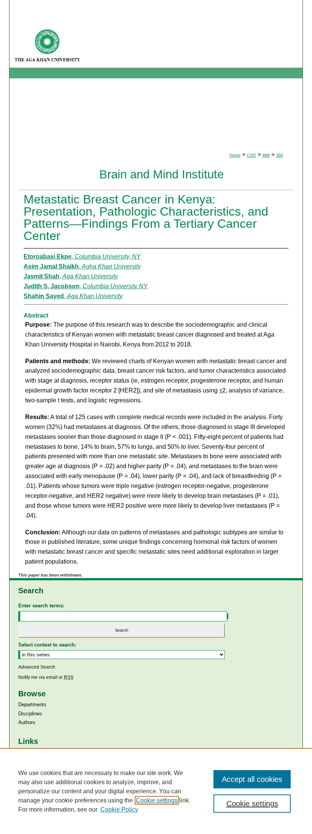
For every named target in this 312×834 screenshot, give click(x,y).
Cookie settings (157, 800)
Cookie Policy (119, 809)
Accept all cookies (252, 779)
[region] (156, 791)
